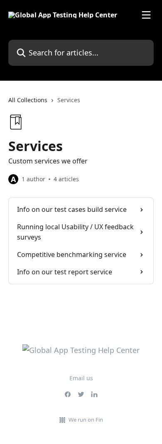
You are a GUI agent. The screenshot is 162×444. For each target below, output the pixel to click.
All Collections (27, 100)
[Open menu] (146, 15)
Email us (81, 378)
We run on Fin (86, 419)
